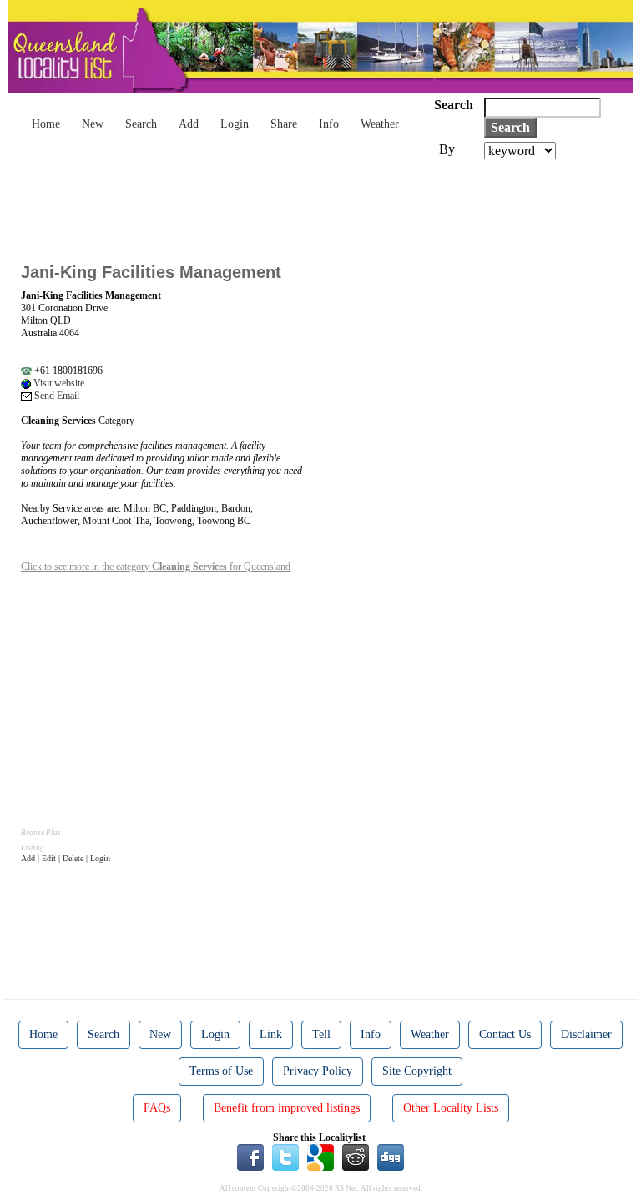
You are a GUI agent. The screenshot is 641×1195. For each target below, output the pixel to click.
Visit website (57, 383)
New (92, 124)
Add (189, 124)
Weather (380, 124)
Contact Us (505, 1034)
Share (283, 124)
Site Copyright (417, 1071)
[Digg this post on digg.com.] (390, 1156)
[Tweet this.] (285, 1156)
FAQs (157, 1108)
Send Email (55, 395)
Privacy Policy (317, 1071)
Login (234, 124)
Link (271, 1034)
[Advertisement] (324, 205)
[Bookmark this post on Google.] (320, 1156)
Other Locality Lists (450, 1108)
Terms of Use (221, 1071)
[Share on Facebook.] (250, 1156)
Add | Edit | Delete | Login (65, 858)
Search (141, 124)
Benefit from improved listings (287, 1108)
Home (46, 124)
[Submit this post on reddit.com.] (355, 1156)
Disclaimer (586, 1034)
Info (329, 124)
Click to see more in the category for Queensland (155, 566)
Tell (321, 1034)
